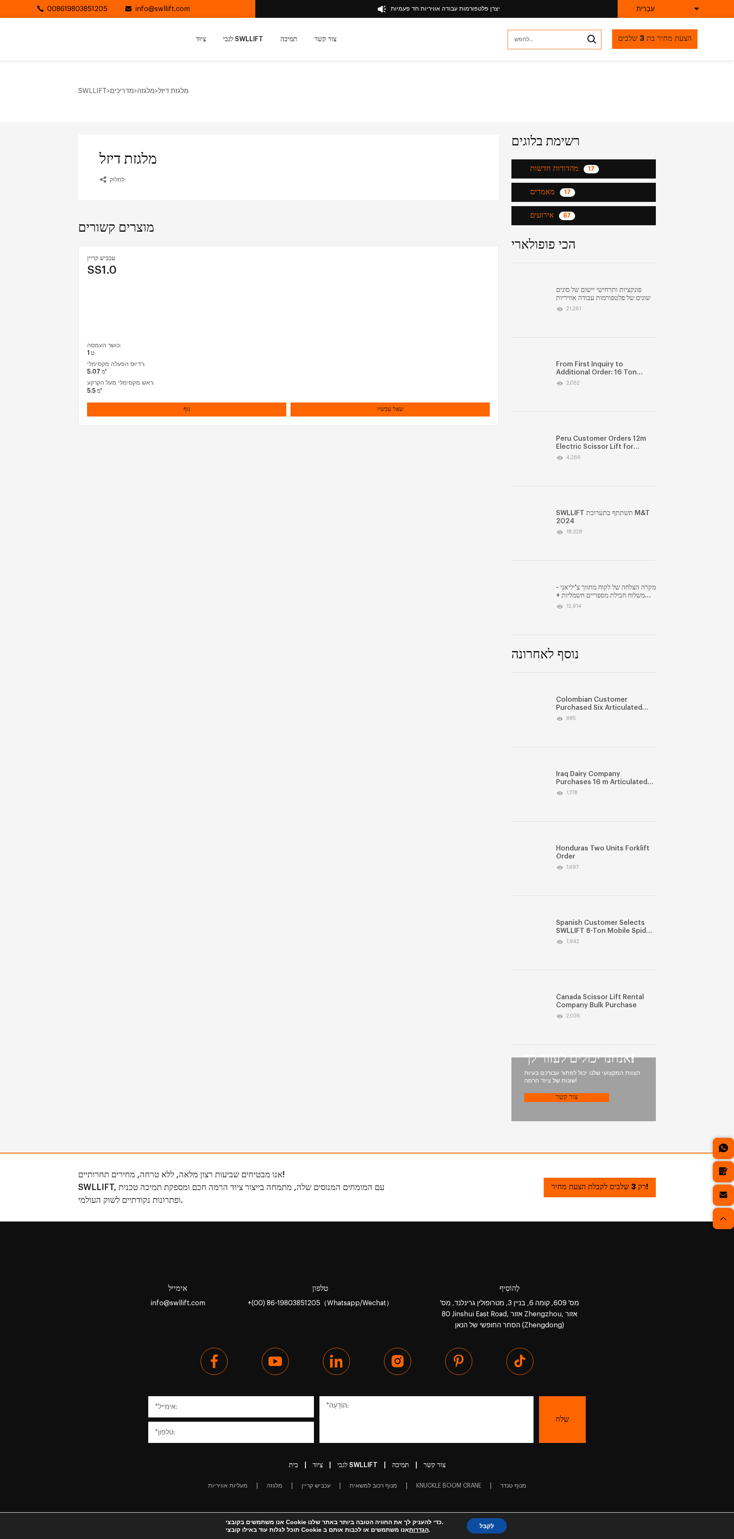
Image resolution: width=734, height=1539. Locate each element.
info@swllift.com (162, 9)
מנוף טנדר (513, 1486)
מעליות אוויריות (228, 1486)
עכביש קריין (316, 1486)
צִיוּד (201, 39)
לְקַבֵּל (487, 1525)
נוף (187, 409)
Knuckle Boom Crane (448, 1486)
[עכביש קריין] (151, 309)
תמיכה (288, 39)
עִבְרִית (645, 9)
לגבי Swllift (243, 39)
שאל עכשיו (390, 409)
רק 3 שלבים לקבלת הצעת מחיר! (599, 1187)
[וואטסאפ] (723, 1148)
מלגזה (274, 1486)
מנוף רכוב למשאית (373, 1486)
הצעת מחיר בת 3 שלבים (655, 39)
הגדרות (419, 1529)
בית (293, 1465)
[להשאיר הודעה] (723, 1171)
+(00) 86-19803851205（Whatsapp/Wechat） (320, 1303)
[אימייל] (723, 1195)
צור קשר (325, 39)
